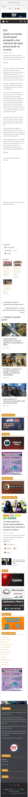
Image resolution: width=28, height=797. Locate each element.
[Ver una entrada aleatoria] (24, 21)
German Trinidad (6, 639)
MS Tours (4, 657)
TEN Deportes (5, 662)
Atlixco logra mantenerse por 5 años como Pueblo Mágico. (19, 561)
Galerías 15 (4, 654)
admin (12, 52)
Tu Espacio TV (5, 642)
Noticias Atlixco (5, 649)
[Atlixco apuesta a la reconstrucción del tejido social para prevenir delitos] (14, 384)
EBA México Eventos (7, 659)
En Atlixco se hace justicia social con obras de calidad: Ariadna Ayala (7, 270)
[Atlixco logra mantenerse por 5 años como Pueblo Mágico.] (6, 562)
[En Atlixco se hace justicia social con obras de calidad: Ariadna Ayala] (7, 263)
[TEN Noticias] (3, 21)
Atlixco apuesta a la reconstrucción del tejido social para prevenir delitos (14, 401)
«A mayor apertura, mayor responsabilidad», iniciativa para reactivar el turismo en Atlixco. (14, 525)
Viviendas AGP (5, 664)
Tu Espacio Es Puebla (7, 644)
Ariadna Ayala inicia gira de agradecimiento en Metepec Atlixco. (13, 303)
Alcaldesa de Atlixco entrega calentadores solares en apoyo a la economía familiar (17, 270)
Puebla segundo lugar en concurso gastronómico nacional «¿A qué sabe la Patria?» (14, 310)
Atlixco (5, 30)
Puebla (5, 518)
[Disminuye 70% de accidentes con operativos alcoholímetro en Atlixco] (7, 281)
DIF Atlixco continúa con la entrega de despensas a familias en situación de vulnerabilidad (12, 372)
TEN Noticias (5, 637)
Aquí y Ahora (6, 515)
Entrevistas (18, 515)
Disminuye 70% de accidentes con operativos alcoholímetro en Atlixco (7, 288)
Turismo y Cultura (12, 518)
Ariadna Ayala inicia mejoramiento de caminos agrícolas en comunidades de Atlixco (13, 342)
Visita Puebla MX (6, 647)
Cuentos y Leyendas (7, 652)
